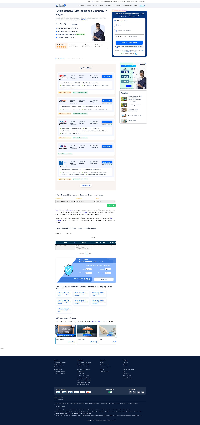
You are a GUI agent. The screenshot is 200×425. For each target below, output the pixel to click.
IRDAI (55, 399)
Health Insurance (60, 371)
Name (65, 242)
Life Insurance (62, 58)
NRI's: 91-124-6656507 (106, 1)
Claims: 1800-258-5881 (132, 1)
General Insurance (61, 362)
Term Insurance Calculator (84, 369)
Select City (98, 198)
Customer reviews (104, 364)
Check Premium (107, 76)
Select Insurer (58, 198)
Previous (82, 253)
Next (90, 253)
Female (125, 21)
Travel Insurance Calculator (84, 380)
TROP (101, 339)
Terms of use (128, 51)
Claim (89, 1)
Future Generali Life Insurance (64, 245)
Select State (79, 198)
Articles (102, 362)
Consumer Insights (104, 371)
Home (56, 58)
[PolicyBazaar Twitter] (134, 392)
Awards (102, 369)
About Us (125, 362)
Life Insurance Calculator (83, 375)
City (104, 242)
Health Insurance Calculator (84, 378)
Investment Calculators (85, 362)
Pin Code (112, 242)
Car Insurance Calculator (83, 382)
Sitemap (125, 364)
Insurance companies (105, 367)
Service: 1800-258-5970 (119, 1)
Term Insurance (83, 212)
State (96, 242)
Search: (93, 237)
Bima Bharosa (61, 399)
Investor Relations (127, 378)
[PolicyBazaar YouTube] (142, 392)
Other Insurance (60, 373)
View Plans (104, 279)
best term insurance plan (99, 321)
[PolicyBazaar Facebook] (130, 392)
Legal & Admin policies (128, 369)
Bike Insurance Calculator (83, 384)
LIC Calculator (80, 373)
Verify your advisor (127, 375)
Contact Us (142, 1)
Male (118, 21)
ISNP (124, 371)
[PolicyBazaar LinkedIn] (138, 392)
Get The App (96, 1)
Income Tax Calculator (83, 367)
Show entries (63, 233)
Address (83, 242)
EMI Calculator (81, 371)
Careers (125, 367)
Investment (59, 369)
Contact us (125, 373)
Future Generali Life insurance (64, 210)
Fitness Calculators (84, 364)
